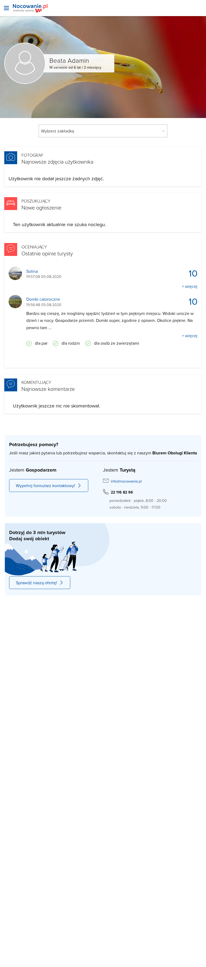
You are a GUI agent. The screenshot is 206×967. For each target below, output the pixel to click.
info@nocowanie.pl (126, 481)
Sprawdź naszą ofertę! (36, 583)
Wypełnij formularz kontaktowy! (45, 485)
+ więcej (189, 286)
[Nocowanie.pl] (30, 8)
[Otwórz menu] (6, 8)
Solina (32, 271)
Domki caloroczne (43, 299)
